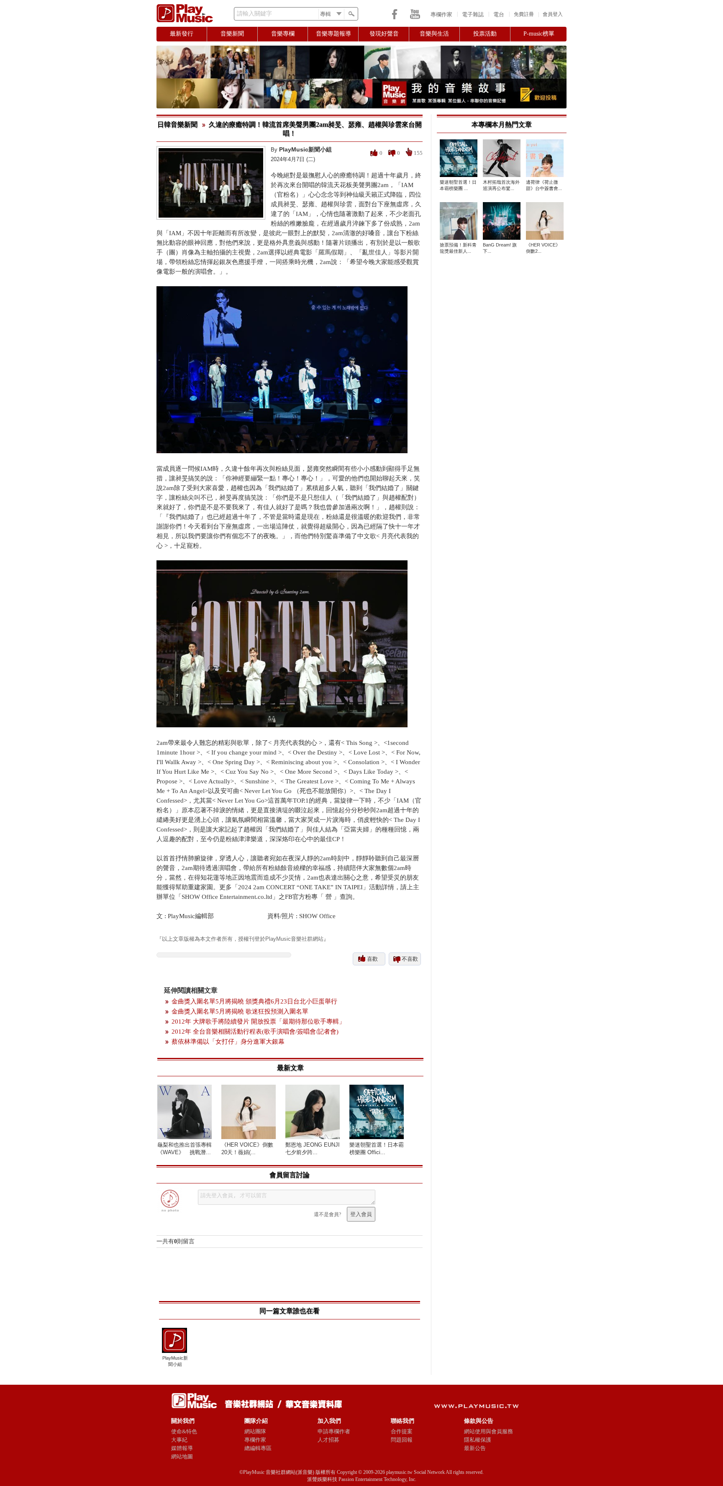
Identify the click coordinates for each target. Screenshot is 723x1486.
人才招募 (328, 1440)
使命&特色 (184, 1431)
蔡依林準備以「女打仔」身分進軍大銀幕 (228, 1041)
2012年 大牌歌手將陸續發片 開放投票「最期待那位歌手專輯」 (258, 1021)
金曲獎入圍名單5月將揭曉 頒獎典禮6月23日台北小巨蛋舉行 (254, 1001)
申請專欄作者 (334, 1431)
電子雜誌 (473, 14)
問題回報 (402, 1440)
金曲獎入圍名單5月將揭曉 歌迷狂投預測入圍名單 (240, 1011)
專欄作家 (441, 14)
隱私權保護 (477, 1440)
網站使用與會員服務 (488, 1431)
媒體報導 (182, 1448)
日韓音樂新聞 (177, 124)
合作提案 (402, 1431)
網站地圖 (182, 1456)
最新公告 (475, 1448)
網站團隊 (255, 1431)
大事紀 (179, 1440)
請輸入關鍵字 (254, 13)
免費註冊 (524, 14)
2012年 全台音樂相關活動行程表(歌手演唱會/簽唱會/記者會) (255, 1031)
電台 (498, 14)
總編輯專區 (258, 1448)
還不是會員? (327, 1214)
